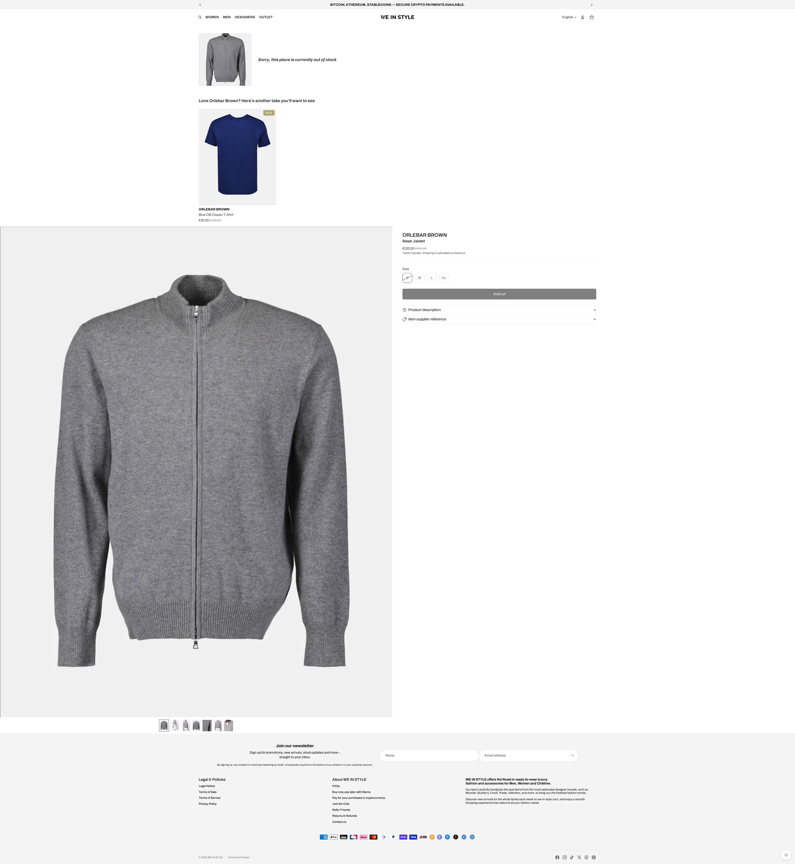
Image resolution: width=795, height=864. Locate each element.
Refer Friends (341, 809)
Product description (424, 310)
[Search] (200, 17)
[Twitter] (579, 857)
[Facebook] (557, 857)
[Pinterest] (593, 857)
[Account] (582, 17)
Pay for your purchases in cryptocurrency (358, 797)
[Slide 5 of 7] (207, 725)
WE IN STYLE (215, 857)
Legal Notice (207, 786)
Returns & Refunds (344, 815)
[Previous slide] (200, 4)
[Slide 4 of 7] (196, 725)
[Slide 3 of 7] (185, 725)
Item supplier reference (427, 319)
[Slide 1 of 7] (164, 725)
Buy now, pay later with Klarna (351, 792)
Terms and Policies (238, 857)
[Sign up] (572, 755)
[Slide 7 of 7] (228, 725)
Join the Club (340, 803)
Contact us (339, 821)
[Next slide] (591, 4)
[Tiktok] (571, 857)
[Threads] (586, 857)
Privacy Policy (208, 803)
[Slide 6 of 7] (217, 725)
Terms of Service (209, 797)
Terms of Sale (208, 792)
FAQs (336, 786)
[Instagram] (564, 857)
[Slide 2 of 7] (174, 725)
